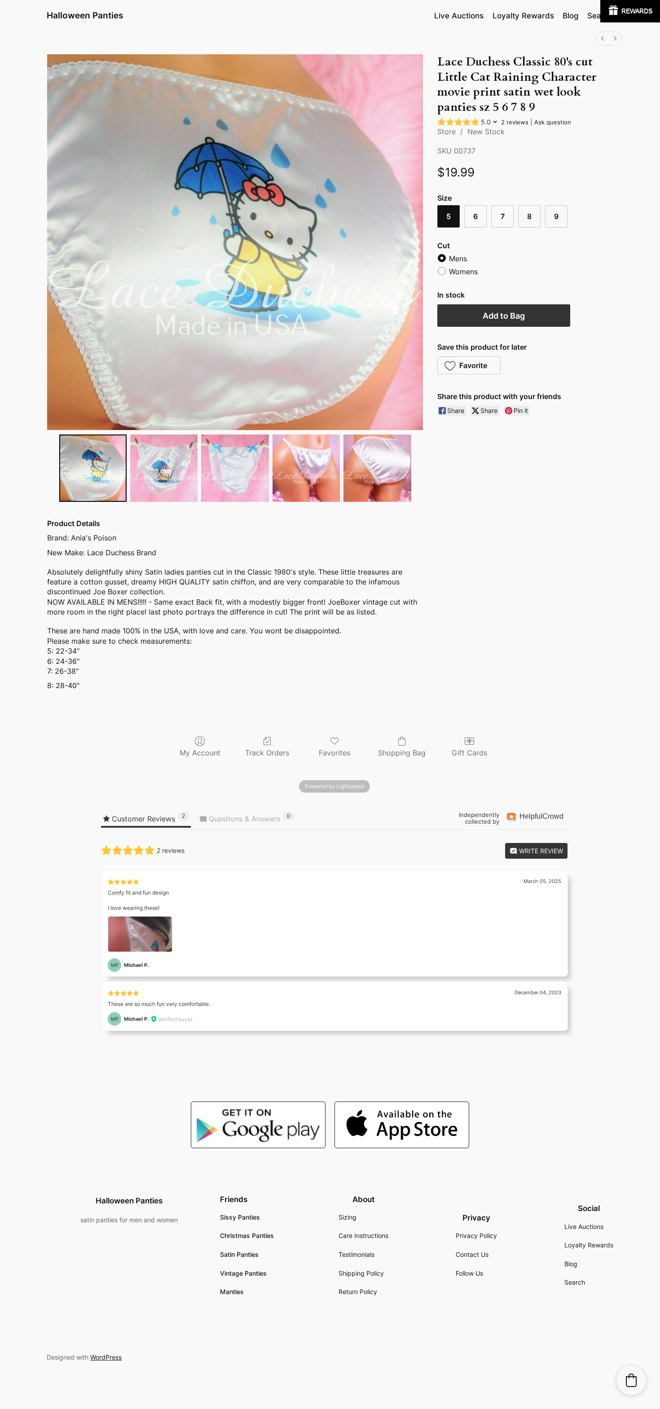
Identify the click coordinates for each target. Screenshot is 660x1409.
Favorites (334, 752)
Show (630, 11)
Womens (463, 272)
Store (446, 131)
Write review (540, 851)
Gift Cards (469, 752)
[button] (469, 365)
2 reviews (514, 122)
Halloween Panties (85, 15)
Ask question (552, 122)
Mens (458, 258)
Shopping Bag (402, 752)
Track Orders (267, 752)
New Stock (486, 131)
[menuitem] (602, 38)
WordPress (106, 1357)
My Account (200, 752)
